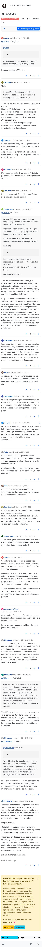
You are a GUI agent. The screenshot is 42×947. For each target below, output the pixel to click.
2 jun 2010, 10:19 (27, 340)
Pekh (6, 372)
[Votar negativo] (34, 76)
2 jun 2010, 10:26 (24, 423)
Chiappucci (8, 640)
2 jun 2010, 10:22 (28, 396)
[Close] (38, 878)
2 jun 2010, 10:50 (22, 486)
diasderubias (8, 340)
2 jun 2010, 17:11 (25, 675)
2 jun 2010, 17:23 (27, 738)
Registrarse (8, 927)
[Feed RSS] (3, 22)
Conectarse (19, 927)
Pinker (6, 452)
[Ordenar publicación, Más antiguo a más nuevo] (4, 28)
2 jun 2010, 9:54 (23, 38)
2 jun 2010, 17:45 (27, 801)
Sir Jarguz (7, 169)
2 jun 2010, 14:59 (15, 612)
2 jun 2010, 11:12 (29, 536)
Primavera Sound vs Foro (10, 19)
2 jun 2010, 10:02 (25, 82)
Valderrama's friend (11, 609)
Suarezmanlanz (9, 536)
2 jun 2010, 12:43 (22, 557)
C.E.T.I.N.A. (8, 801)
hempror (7, 140)
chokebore (8, 675)
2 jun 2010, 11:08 (25, 507)
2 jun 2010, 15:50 (27, 640)
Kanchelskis (8, 209)
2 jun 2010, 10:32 (23, 452)
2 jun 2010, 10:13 (27, 209)
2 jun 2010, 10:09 (24, 140)
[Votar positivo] (26, 76)
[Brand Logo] (5, 5)
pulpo (6, 557)
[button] (3, 944)
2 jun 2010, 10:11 (25, 191)
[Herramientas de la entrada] (39, 76)
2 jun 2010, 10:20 (22, 372)
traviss (6, 38)
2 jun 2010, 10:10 (25, 169)
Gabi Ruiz (7, 82)
